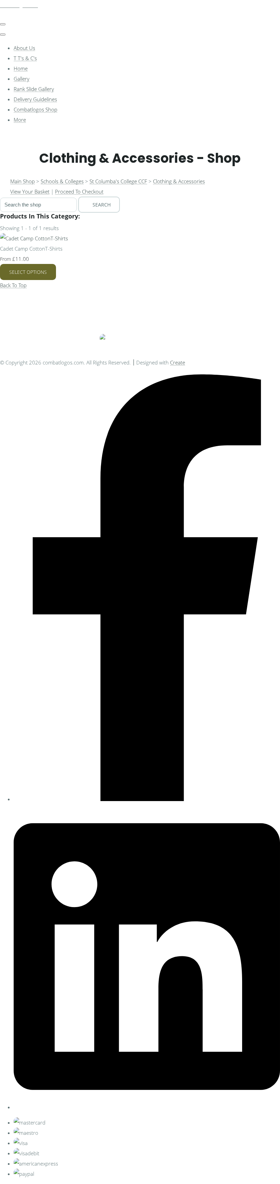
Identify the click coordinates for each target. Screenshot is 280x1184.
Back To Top (13, 285)
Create (177, 362)
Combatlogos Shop (35, 109)
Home (21, 68)
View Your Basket (30, 191)
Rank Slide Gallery (34, 88)
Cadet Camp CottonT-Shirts (31, 248)
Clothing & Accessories (179, 181)
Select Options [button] (28, 272)
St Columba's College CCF (118, 181)
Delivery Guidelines (35, 99)
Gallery (21, 78)
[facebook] (147, 799)
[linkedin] (147, 1107)
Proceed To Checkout (79, 191)
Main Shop (22, 181)
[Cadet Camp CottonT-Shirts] (34, 238)
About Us (24, 47)
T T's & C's (25, 58)
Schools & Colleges (62, 181)
